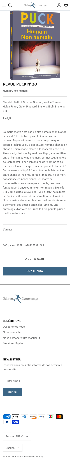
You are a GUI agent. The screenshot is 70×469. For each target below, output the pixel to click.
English (10, 448)
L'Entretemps (17, 456)
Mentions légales (13, 343)
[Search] (12, 5)
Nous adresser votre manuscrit (21, 338)
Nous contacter (12, 332)
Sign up (13, 392)
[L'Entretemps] (35, 5)
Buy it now (35, 271)
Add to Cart (35, 258)
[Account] (58, 5)
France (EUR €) (15, 436)
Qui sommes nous (14, 326)
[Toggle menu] (4, 5)
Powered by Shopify (33, 456)
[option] (35, 45)
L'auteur (7, 229)
